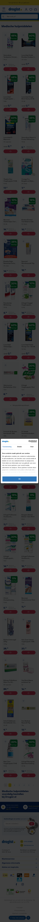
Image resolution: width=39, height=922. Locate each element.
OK (19, 479)
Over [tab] (32, 446)
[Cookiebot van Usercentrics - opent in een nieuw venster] (28, 441)
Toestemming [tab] (6, 446)
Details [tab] (19, 446)
